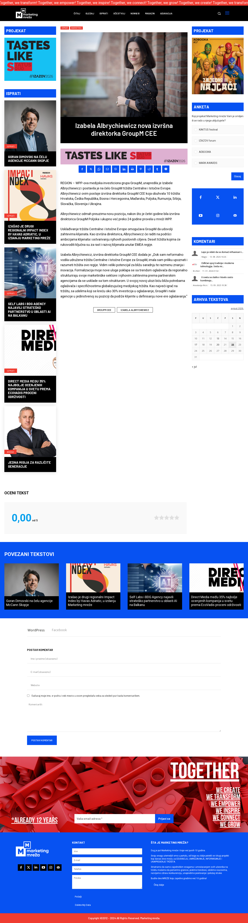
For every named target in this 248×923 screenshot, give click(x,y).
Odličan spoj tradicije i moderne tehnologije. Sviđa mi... (217, 265)
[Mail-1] (235, 215)
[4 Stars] (171, 517)
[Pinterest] (140, 169)
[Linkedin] (124, 169)
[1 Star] (156, 517)
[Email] (107, 169)
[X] (90, 169)
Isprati (11, 146)
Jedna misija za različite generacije (29, 464)
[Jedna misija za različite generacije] (30, 432)
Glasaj (237, 176)
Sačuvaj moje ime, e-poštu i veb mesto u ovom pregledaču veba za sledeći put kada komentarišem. (85, 695)
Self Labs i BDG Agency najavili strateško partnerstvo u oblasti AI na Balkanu (29, 310)
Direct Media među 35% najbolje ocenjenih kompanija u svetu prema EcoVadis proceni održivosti (29, 389)
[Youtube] (200, 215)
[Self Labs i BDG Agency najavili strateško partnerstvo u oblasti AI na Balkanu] (30, 273)
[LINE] (165, 169)
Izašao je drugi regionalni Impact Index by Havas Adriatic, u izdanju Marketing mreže (29, 232)
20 (218, 344)
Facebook (59, 630)
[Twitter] (217, 197)
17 (195, 344)
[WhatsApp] (99, 169)
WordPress (36, 630)
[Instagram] (217, 215)
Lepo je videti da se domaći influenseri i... (222, 252)
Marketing (76, 28)
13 (218, 338)
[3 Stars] (166, 517)
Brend (10, 452)
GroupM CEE (104, 309)
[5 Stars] (176, 517)
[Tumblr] (157, 169)
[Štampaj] (132, 169)
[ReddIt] (149, 169)
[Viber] (115, 169)
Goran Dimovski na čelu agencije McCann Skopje (28, 159)
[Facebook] (82, 169)
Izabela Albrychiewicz (135, 309)
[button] (219, 13)
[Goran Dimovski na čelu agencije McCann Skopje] (30, 126)
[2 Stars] (161, 517)
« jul (194, 366)
